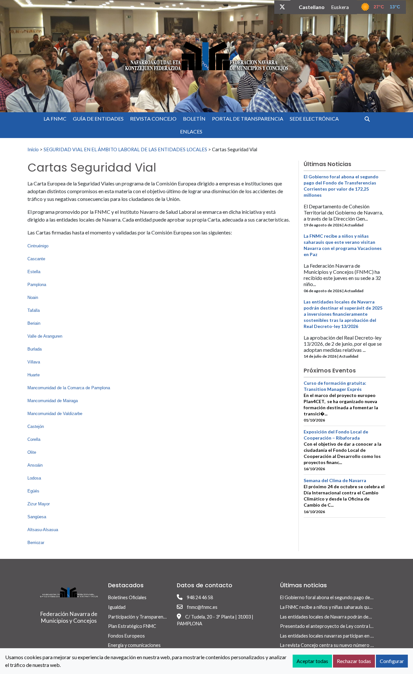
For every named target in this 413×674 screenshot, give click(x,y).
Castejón (35, 426)
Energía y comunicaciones (134, 645)
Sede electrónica (314, 118)
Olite (31, 452)
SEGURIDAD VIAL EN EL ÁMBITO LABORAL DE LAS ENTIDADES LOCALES (125, 149)
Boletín (194, 118)
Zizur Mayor (38, 503)
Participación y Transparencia (138, 616)
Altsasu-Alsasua (42, 529)
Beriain (33, 323)
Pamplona (36, 284)
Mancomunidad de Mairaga (52, 400)
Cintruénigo (37, 245)
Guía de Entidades (98, 118)
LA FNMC (55, 118)
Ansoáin (35, 465)
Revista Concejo (153, 118)
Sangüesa (36, 516)
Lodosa (34, 478)
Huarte (33, 374)
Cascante (36, 258)
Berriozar (35, 542)
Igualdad (117, 607)
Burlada (34, 349)
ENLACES (191, 131)
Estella (33, 271)
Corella (33, 439)
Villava (33, 362)
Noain (32, 297)
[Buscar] (370, 119)
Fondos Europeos (126, 636)
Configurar (392, 661)
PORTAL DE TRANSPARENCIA (247, 118)
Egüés (33, 491)
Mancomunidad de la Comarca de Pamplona (68, 387)
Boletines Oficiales (127, 597)
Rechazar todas (354, 661)
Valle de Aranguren (44, 336)
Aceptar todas (312, 661)
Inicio (33, 149)
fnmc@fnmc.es (202, 607)
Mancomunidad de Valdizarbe (54, 413)
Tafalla (33, 310)
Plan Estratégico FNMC (132, 626)
